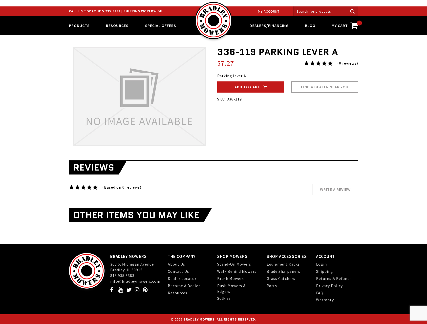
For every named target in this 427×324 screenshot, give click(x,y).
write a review (335, 189)
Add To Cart (248, 86)
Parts (272, 285)
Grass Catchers (281, 278)
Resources (177, 292)
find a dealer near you (324, 86)
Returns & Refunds (334, 278)
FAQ (319, 292)
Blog (310, 25)
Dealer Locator (182, 278)
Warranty (325, 299)
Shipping (324, 271)
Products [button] (79, 25)
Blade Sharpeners (283, 271)
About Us (176, 264)
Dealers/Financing (269, 25)
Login (321, 264)
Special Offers (160, 25)
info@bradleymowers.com (135, 281)
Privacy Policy (329, 285)
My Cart (345, 24)
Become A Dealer (184, 285)
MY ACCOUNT (268, 11)
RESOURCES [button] (117, 25)
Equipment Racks (283, 264)
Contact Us (178, 271)
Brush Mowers (230, 278)
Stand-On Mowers (234, 264)
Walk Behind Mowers (236, 271)
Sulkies (224, 298)
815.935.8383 (109, 11)
